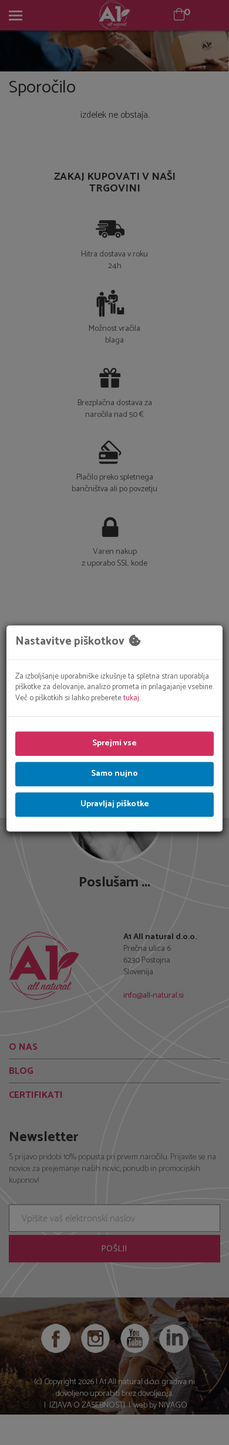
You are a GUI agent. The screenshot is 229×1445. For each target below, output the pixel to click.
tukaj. (131, 698)
